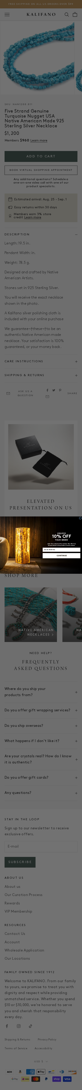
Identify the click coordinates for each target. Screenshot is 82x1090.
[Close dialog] (80, 518)
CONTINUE (61, 555)
